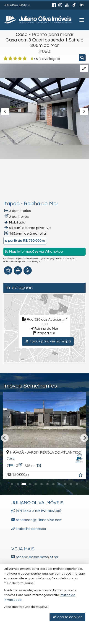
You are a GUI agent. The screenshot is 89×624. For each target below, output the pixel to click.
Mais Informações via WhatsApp (35, 251)
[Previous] (35, 419)
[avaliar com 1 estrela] (5, 58)
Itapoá (11, 203)
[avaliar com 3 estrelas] (15, 58)
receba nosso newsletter (37, 557)
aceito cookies (69, 617)
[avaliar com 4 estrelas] (20, 58)
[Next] (23, 419)
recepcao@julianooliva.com (39, 520)
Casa (22, 34)
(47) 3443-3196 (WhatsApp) (38, 511)
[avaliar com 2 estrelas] (10, 58)
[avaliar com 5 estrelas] (25, 58)
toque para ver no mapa (50, 341)
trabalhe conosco (31, 529)
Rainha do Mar (41, 203)
